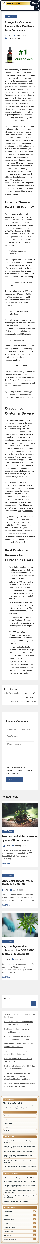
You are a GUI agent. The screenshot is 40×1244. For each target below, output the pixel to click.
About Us (7, 1116)
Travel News (7, 1235)
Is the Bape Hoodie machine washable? (19, 693)
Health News (7, 1223)
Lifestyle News (8, 1215)
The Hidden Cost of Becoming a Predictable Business (19, 1152)
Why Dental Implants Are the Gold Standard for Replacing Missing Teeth (18, 1156)
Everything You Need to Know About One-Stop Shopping (17, 1141)
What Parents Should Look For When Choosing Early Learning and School (19, 1147)
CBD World (11, 17)
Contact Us (7, 1120)
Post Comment (14, 780)
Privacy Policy (8, 1123)
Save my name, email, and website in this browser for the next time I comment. (19, 770)
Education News (8, 1231)
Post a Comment (14, 38)
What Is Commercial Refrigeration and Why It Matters (20, 1178)
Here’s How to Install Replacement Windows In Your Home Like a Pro (19, 1191)
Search (7, 998)
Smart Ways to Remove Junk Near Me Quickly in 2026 (19, 1181)
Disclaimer (7, 1127)
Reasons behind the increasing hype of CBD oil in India (20, 838)
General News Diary (9, 1227)
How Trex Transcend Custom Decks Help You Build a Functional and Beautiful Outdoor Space (19, 1186)
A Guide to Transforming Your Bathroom (16, 1201)
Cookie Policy (8, 1131)
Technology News (9, 1219)
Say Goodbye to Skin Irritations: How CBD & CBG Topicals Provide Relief (18, 950)
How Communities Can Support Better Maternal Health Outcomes (20, 1167)
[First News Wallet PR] (3, 3)
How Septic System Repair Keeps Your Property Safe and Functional (19, 1197)
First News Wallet (13, 3)
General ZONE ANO (10, 1239)
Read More (6, 863)
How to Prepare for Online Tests (23, 702)
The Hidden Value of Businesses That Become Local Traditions (18, 1161)
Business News (8, 1211)
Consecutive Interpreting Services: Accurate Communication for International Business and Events (17, 1076)
